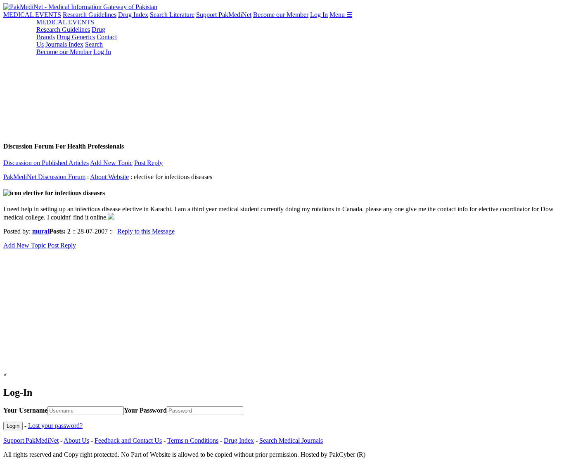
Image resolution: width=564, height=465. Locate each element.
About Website (109, 176)
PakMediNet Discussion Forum (44, 176)
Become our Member (280, 14)
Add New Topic (111, 162)
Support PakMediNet (223, 14)
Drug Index (133, 14)
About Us (76, 440)
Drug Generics (76, 36)
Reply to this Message (146, 231)
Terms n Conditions (192, 440)
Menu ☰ (340, 14)
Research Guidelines (89, 14)
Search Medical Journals (291, 440)
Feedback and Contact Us (128, 440)
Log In (319, 14)
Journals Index (64, 44)
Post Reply (148, 162)
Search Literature (172, 14)
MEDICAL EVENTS (32, 14)
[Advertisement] (251, 76)
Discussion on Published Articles (46, 162)
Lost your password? (55, 425)
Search (94, 44)
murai (40, 231)
